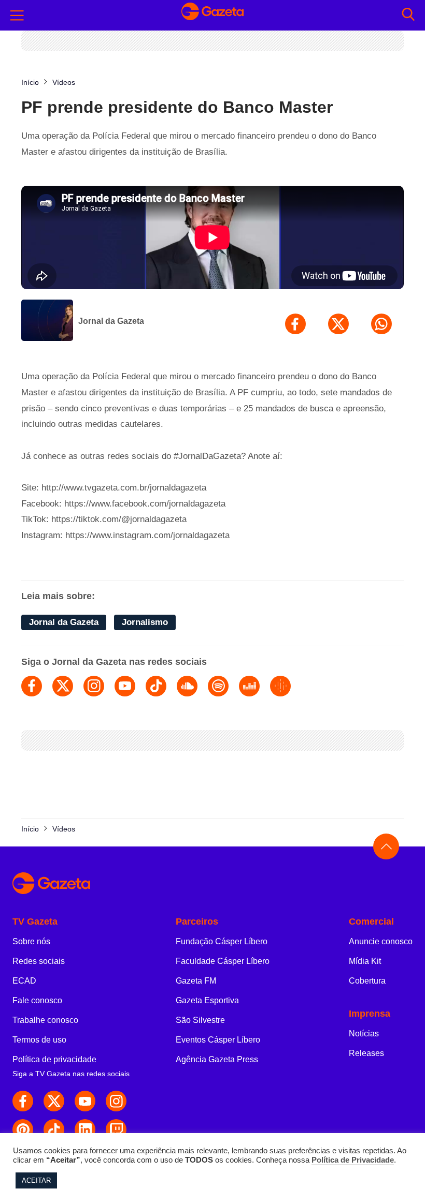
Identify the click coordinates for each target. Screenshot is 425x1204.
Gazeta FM (196, 980)
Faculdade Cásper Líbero (223, 961)
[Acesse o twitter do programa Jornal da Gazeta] (62, 686)
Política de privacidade (54, 1059)
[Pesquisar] (408, 15)
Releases (366, 1053)
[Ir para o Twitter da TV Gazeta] (54, 1101)
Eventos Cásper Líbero (218, 1039)
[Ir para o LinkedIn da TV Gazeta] (85, 1129)
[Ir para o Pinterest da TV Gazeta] (22, 1129)
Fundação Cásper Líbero (221, 941)
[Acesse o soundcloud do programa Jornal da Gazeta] (187, 686)
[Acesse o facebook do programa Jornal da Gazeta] (31, 686)
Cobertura (367, 980)
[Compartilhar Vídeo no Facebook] (295, 324)
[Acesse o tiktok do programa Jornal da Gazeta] (156, 686)
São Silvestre (200, 1020)
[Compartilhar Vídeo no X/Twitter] (338, 324)
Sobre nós (31, 941)
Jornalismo (145, 622)
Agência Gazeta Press (217, 1059)
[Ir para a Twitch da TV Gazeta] (116, 1129)
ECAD (24, 980)
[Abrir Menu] (17, 15)
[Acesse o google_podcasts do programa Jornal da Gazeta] (280, 686)
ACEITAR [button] (36, 1180)
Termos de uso (39, 1039)
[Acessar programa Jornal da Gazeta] (47, 321)
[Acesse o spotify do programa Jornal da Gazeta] (218, 686)
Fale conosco (37, 1000)
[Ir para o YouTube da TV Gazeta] (85, 1101)
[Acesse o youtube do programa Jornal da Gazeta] (125, 686)
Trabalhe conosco (45, 1020)
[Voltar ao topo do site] (386, 846)
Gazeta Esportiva (207, 1000)
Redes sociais (38, 961)
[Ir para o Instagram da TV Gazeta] (116, 1101)
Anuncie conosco (381, 941)
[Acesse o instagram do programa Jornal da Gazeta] (93, 686)
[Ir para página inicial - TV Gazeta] (212, 15)
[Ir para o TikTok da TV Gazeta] (54, 1129)
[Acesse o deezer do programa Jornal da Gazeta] (249, 686)
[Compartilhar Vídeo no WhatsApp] (381, 324)
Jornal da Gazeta (111, 321)
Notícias (364, 1033)
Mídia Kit (365, 961)
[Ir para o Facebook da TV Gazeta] (22, 1101)
